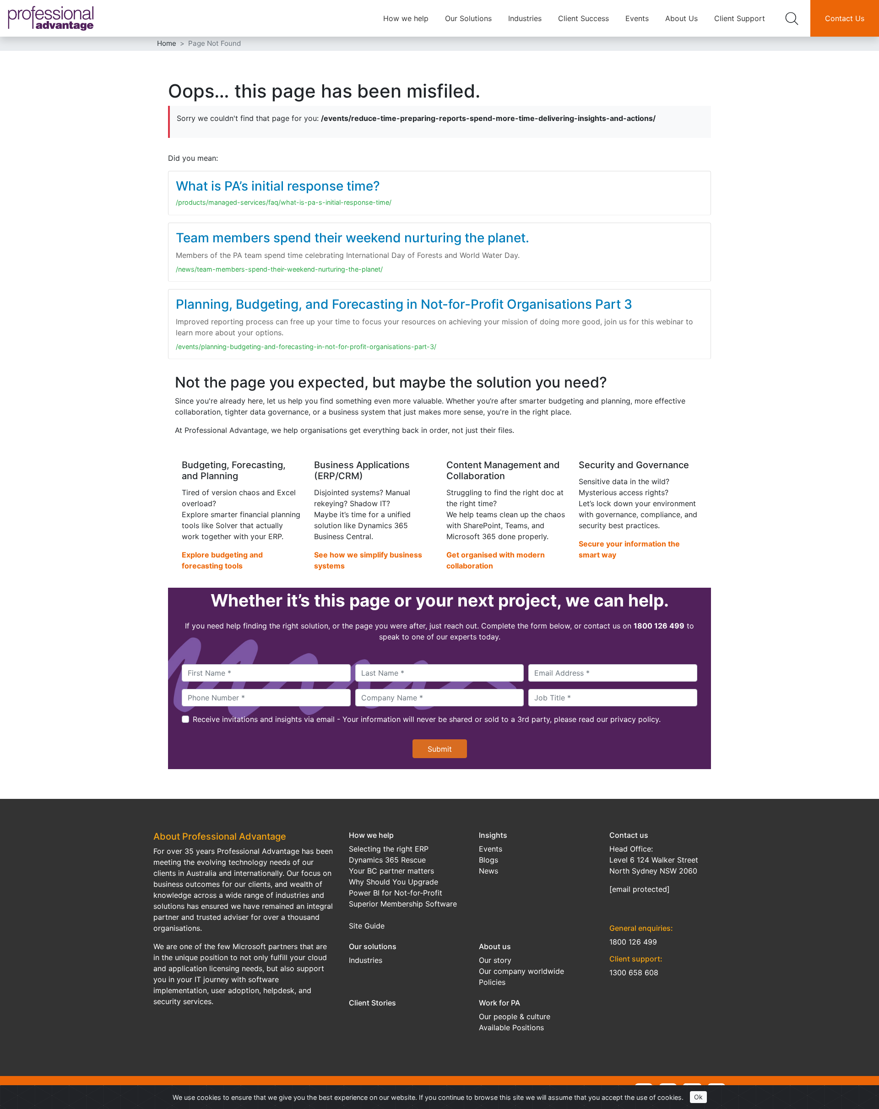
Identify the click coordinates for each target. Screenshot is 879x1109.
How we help (406, 18)
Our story (495, 960)
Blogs (488, 859)
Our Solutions (468, 18)
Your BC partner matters (391, 870)
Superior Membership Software (403, 903)
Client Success (583, 18)
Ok (698, 1097)
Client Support (739, 18)
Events (637, 18)
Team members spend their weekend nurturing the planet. (352, 238)
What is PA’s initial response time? (278, 186)
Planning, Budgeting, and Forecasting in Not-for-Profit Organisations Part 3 (404, 304)
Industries (525, 18)
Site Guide (367, 925)
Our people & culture (514, 1016)
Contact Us (844, 18)
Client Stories (372, 1002)
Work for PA (499, 1002)
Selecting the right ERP (389, 848)
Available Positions (511, 1027)
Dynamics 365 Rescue (387, 859)
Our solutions (372, 946)
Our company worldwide (521, 971)
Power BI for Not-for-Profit (395, 892)
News (488, 870)
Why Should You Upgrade (393, 881)
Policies (492, 982)
